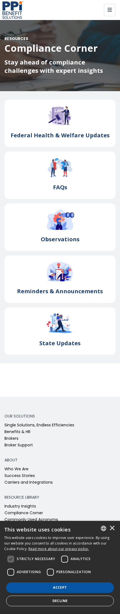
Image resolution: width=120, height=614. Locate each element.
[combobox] (103, 528)
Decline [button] (60, 600)
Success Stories (19, 476)
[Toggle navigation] (110, 10)
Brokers (11, 439)
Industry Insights (20, 506)
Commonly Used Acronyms (31, 520)
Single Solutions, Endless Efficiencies (39, 425)
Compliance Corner (23, 513)
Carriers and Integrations (28, 482)
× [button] (112, 528)
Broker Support (18, 445)
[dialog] (60, 567)
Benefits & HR (17, 432)
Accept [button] (60, 587)
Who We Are (16, 469)
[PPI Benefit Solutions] (12, 10)
